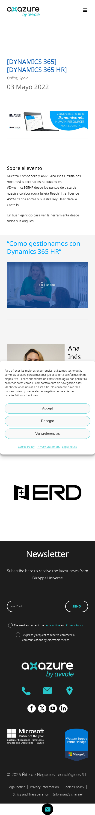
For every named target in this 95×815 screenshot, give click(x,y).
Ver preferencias (47, 433)
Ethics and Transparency (30, 794)
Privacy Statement (48, 447)
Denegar (47, 421)
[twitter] (42, 708)
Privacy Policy (74, 625)
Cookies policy (73, 787)
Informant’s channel (68, 794)
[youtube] (53, 708)
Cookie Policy (26, 447)
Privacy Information (44, 787)
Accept (47, 408)
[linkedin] (63, 708)
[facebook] (31, 708)
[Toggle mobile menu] (85, 10)
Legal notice (69, 447)
